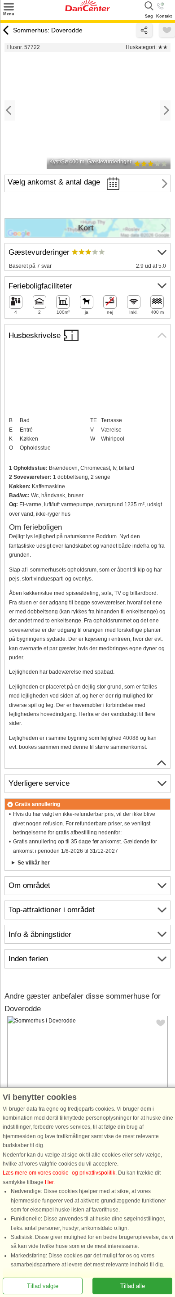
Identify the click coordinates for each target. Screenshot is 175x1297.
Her (49, 1182)
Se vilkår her (34, 863)
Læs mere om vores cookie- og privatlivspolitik (59, 1173)
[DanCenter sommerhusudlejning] (87, 9)
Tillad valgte (42, 1286)
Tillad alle (132, 1286)
